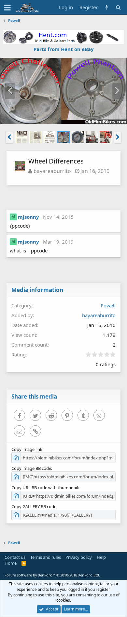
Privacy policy (78, 557)
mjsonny (28, 217)
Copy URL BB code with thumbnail (44, 487)
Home (11, 563)
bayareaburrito (52, 171)
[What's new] (106, 7)
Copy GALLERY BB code (33, 506)
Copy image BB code (31, 468)
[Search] (118, 7)
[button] (7, 7)
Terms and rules (45, 557)
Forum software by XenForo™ (52, 575)
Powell (108, 305)
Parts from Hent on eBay (64, 49)
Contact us (15, 557)
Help (101, 557)
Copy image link (26, 449)
